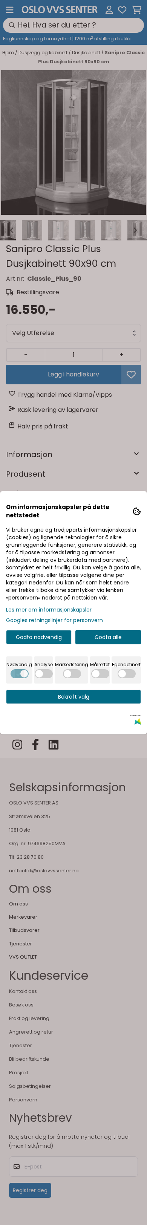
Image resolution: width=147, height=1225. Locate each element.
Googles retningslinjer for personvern (54, 620)
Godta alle (108, 637)
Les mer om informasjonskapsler (49, 609)
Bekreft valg (73, 696)
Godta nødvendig (39, 637)
